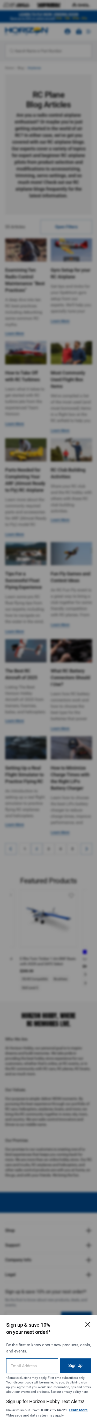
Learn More (78, 1410)
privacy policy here (75, 1392)
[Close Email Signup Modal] (88, 1324)
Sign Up (75, 1365)
